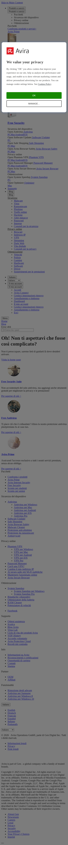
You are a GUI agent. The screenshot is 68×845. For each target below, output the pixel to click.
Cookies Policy (44, 84)
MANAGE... (34, 103)
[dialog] (34, 77)
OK (34, 95)
